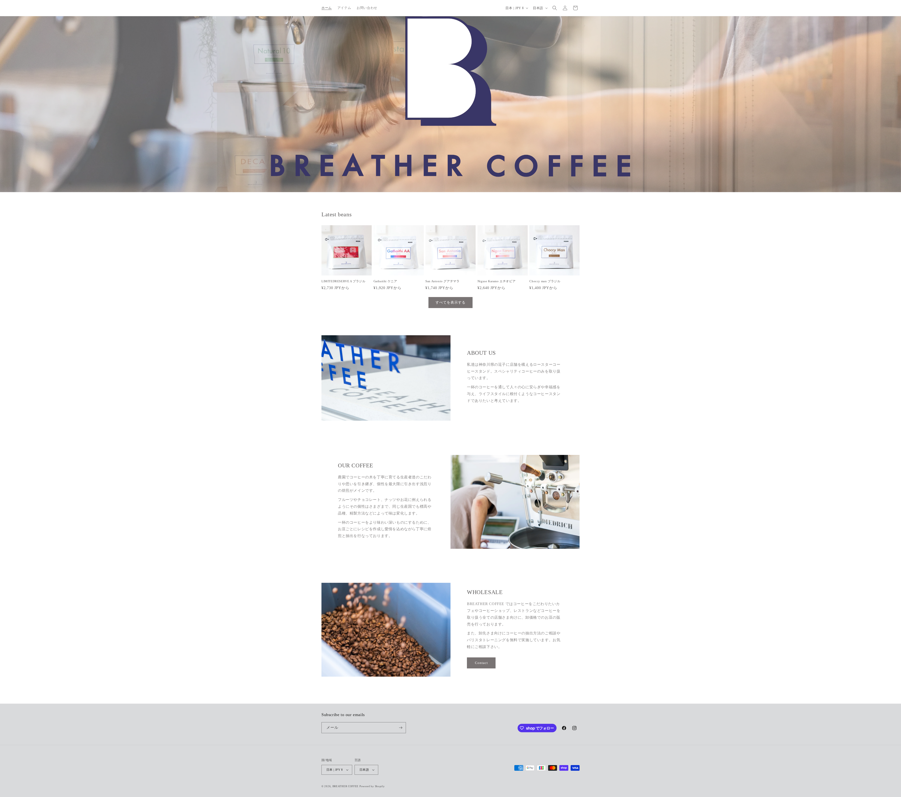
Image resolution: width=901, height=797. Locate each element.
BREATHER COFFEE (345, 786)
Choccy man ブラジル (544, 281)
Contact (481, 663)
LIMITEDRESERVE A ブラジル (343, 281)
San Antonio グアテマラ (442, 281)
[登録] (400, 727)
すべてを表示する (450, 302)
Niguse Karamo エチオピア (496, 281)
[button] (555, 8)
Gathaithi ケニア (385, 281)
